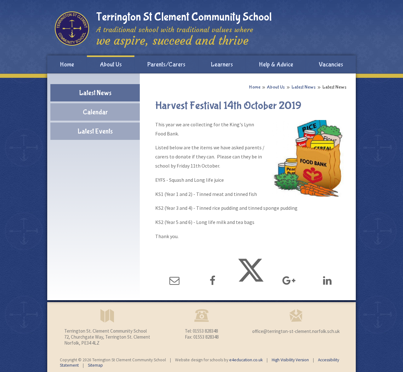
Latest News (303, 87)
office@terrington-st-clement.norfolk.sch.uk (296, 331)
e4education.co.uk (246, 360)
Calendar (95, 112)
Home (254, 87)
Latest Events (95, 131)
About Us (276, 87)
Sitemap (95, 365)
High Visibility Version (290, 360)
